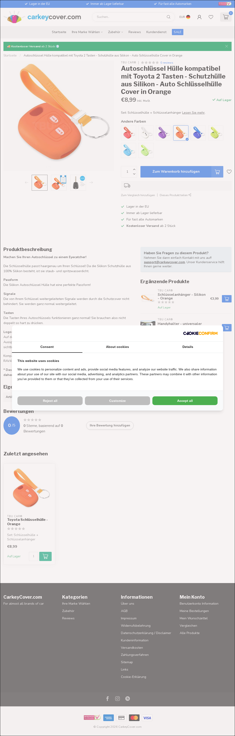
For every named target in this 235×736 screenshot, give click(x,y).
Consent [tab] (47, 347)
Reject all (50, 401)
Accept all (185, 401)
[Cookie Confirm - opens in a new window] (200, 333)
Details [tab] (187, 347)
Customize (117, 401)
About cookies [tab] (117, 347)
